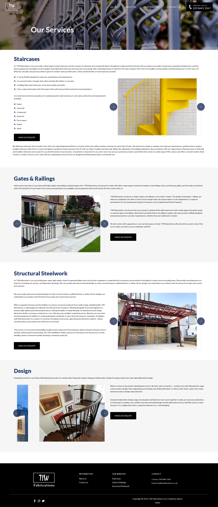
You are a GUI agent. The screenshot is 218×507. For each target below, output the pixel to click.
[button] (113, 107)
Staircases (116, 478)
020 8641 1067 (202, 8)
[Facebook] (34, 501)
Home (113, 7)
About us (83, 478)
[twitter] (43, 501)
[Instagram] (39, 501)
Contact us (83, 482)
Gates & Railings (119, 482)
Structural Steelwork (120, 486)
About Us (130, 7)
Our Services (151, 7)
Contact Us (174, 7)
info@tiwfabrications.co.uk (167, 483)
